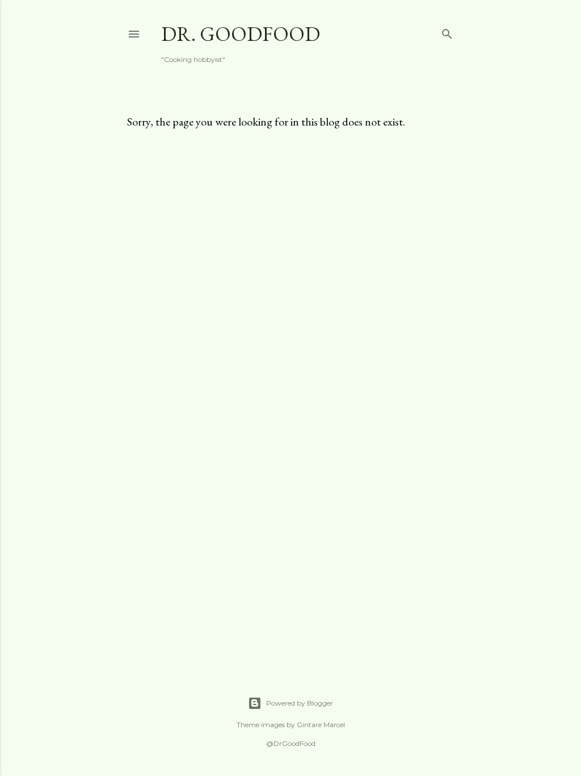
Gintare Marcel (321, 724)
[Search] (447, 31)
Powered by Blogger (299, 703)
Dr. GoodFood (240, 33)
